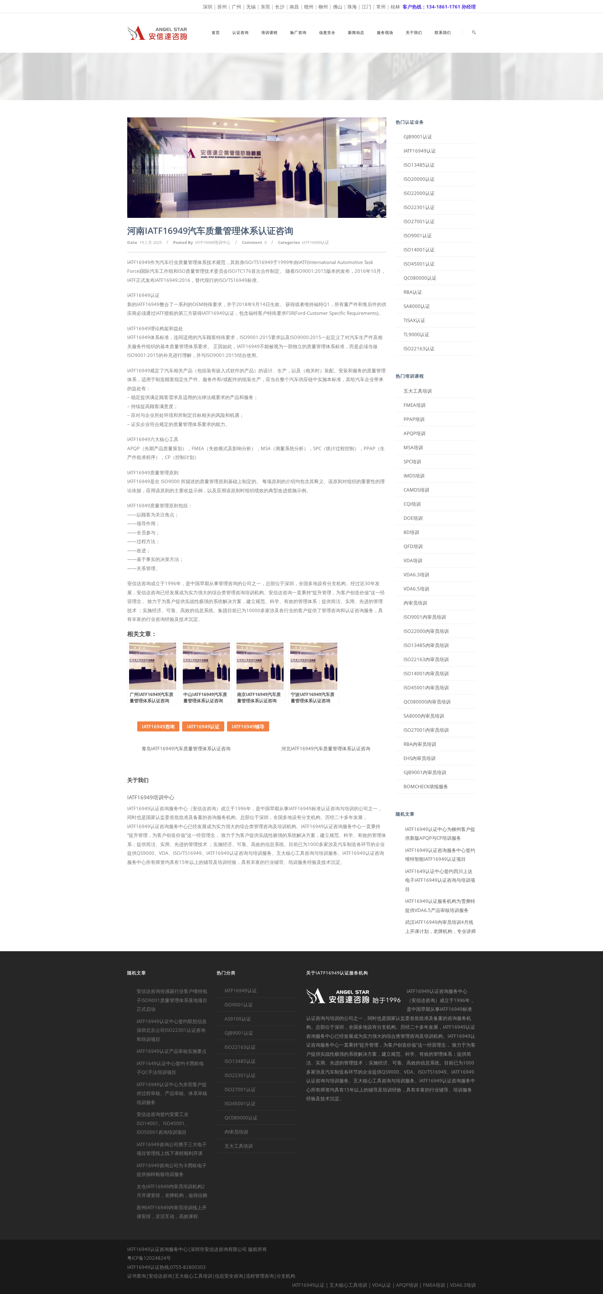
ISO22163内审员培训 (426, 659)
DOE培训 (413, 518)
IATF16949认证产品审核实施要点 (172, 1051)
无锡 (251, 6)
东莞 (265, 6)
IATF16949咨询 (158, 726)
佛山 (337, 6)
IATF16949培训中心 (213, 242)
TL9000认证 (416, 334)
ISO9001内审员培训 (425, 617)
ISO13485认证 (419, 165)
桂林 (395, 6)
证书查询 (136, 1276)
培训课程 (269, 32)
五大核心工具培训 (193, 1276)
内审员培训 (415, 603)
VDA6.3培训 (416, 574)
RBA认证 (413, 292)
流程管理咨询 (260, 1276)
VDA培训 (413, 560)
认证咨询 (240, 32)
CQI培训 (412, 504)
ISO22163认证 (419, 348)
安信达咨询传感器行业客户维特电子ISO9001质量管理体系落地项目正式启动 (172, 1000)
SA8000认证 (417, 306)
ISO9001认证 (418, 235)
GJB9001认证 (418, 136)
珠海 (352, 6)
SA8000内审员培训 (424, 716)
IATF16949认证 (315, 242)
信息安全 (327, 32)
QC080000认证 (420, 278)
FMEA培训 (415, 405)
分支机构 (285, 1276)
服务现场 (385, 32)
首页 (216, 32)
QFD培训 (413, 546)
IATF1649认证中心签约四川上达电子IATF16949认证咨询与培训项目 (440, 880)
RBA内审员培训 (420, 744)
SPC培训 (412, 461)
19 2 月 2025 (150, 242)
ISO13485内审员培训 (426, 645)
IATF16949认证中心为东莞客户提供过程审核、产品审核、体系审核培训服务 (172, 1093)
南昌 (294, 6)
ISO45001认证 (419, 264)
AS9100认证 (238, 1019)
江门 (366, 6)
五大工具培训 (418, 391)
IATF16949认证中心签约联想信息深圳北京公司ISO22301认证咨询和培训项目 (172, 1030)
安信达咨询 (160, 1276)
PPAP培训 (414, 419)
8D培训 (411, 532)
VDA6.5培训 (416, 588)
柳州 (323, 6)
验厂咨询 (298, 32)
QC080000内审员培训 (427, 701)
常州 (381, 6)
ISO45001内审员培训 (426, 687)
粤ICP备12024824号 (149, 1258)
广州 (236, 6)
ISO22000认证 (419, 193)
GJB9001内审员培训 (425, 772)
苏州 (222, 6)
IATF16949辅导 (248, 726)
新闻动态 (356, 32)
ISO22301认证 (419, 207)
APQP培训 (415, 433)
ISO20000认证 (419, 179)
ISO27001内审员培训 (426, 730)
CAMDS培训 (416, 490)
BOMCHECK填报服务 (426, 786)
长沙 (280, 6)
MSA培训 (413, 447)
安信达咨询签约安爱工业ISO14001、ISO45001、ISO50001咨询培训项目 (163, 1123)
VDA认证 (381, 1285)
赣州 (308, 6)
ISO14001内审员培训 (426, 673)
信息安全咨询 (229, 1276)
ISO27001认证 (419, 221)
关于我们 (414, 32)
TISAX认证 (414, 320)
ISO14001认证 (419, 249)
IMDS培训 (414, 475)
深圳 (207, 6)
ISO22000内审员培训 (426, 631)
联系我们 (443, 32)
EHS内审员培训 (420, 758)
